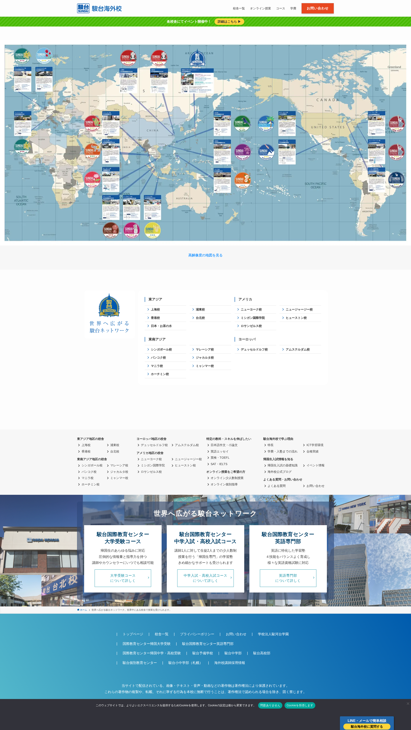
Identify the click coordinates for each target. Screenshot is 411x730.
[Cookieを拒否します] (408, 703)
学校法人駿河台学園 (273, 634)
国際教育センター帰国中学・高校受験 (152, 653)
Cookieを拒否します (300, 705)
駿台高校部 (261, 653)
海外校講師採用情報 (229, 663)
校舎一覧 (161, 634)
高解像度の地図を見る (205, 255)
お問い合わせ (236, 634)
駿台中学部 (233, 653)
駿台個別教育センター (140, 663)
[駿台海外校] (100, 8)
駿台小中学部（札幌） (185, 663)
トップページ (133, 634)
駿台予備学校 (202, 653)
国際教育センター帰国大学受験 (147, 644)
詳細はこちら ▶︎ (229, 21)
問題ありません (270, 705)
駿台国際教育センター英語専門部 (208, 644)
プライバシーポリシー (197, 634)
